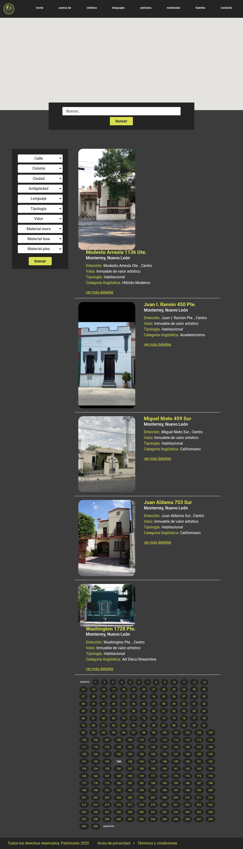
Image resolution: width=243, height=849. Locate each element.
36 (174, 696)
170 (141, 776)
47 (153, 703)
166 (95, 776)
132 (119, 754)
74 (163, 718)
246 (187, 819)
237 (84, 819)
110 (141, 740)
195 (153, 790)
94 (103, 732)
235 (199, 812)
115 (199, 740)
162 (187, 768)
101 (176, 732)
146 (141, 761)
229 (130, 812)
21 (153, 689)
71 (133, 718)
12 (194, 682)
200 (210, 790)
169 (130, 776)
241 (130, 819)
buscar (121, 121)
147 (153, 761)
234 (187, 812)
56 (113, 711)
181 (130, 783)
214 (95, 804)
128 (210, 747)
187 (199, 783)
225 (84, 812)
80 (93, 725)
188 (210, 783)
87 (163, 725)
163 (199, 768)
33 (143, 696)
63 (183, 711)
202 (95, 797)
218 (141, 804)
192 (119, 790)
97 (133, 732)
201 (84, 797)
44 (123, 703)
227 (107, 812)
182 (141, 783)
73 (153, 718)
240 (119, 819)
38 (194, 696)
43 (113, 703)
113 (176, 740)
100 (164, 732)
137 (176, 754)
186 (187, 783)
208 (164, 797)
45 (133, 703)
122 (141, 747)
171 (153, 776)
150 (187, 761)
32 (133, 696)
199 (199, 790)
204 (119, 797)
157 (130, 768)
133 (130, 754)
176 (210, 776)
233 (176, 812)
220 (164, 804)
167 (107, 776)
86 (153, 725)
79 (83, 725)
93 (93, 732)
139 (199, 754)
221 (176, 804)
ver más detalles (99, 292)
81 (103, 725)
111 (153, 740)
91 (204, 725)
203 (107, 797)
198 (187, 790)
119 (107, 747)
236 (210, 812)
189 (84, 790)
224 (210, 804)
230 (141, 812)
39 (204, 696)
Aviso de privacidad (114, 843)
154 (95, 768)
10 (174, 682)
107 (107, 740)
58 (133, 711)
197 (176, 790)
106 (95, 740)
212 (210, 797)
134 (141, 754)
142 (95, 761)
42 (103, 703)
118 (95, 747)
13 (204, 682)
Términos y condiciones (157, 843)
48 (163, 703)
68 (103, 718)
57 (123, 711)
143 (107, 761)
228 (119, 812)
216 (119, 804)
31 (123, 696)
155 (107, 768)
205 (130, 797)
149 (176, 761)
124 (164, 747)
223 (199, 804)
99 (153, 732)
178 (95, 783)
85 (143, 725)
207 (153, 797)
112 (164, 740)
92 (83, 732)
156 (119, 768)
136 (164, 754)
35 (163, 696)
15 (93, 689)
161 (176, 768)
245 (176, 819)
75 (174, 718)
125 (176, 747)
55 (103, 711)
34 (153, 696)
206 (141, 797)
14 (83, 689)
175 (199, 776)
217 (130, 804)
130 (95, 754)
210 (187, 797)
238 (95, 819)
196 (164, 790)
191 (107, 790)
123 (153, 747)
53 (83, 711)
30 (113, 696)
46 (143, 703)
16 (103, 689)
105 (84, 740)
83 (123, 725)
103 (199, 732)
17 (113, 689)
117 (84, 747)
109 (130, 740)
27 (83, 696)
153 (84, 768)
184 (164, 783)
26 (204, 689)
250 (95, 826)
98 (143, 732)
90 (194, 725)
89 (183, 725)
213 (84, 804)
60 (153, 711)
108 (119, 740)
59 (143, 711)
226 (95, 812)
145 (130, 761)
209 (176, 797)
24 (183, 689)
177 (84, 783)
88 (174, 725)
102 (187, 732)
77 (194, 718)
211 (199, 797)
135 (153, 754)
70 (123, 718)
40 (83, 703)
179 (107, 783)
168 (119, 776)
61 (163, 711)
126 (187, 747)
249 (84, 826)
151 (199, 761)
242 (141, 819)
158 (141, 768)
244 (164, 819)
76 (183, 718)
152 (210, 761)
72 (143, 718)
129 (84, 754)
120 (119, 747)
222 (187, 804)
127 (199, 747)
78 (204, 718)
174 (187, 776)
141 (84, 761)
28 (93, 696)
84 (133, 725)
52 (204, 703)
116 (210, 740)
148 (164, 761)
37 (183, 696)
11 (184, 682)
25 (194, 689)
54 (93, 711)
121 (130, 747)
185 (176, 783)
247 (199, 819)
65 (204, 711)
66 (83, 718)
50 (183, 703)
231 (153, 812)
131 (107, 754)
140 (210, 754)
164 (210, 768)
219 (153, 804)
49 (174, 703)
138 (187, 754)
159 (153, 768)
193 (130, 790)
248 (210, 819)
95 (113, 732)
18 (123, 689)
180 (119, 783)
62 (174, 711)
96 (123, 732)
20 (143, 689)
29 (103, 696)
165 (84, 776)
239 (107, 819)
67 (93, 718)
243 (153, 819)
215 (107, 804)
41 (93, 703)
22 (163, 689)
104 (210, 732)
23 (174, 689)
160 (164, 768)
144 (119, 761)
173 (176, 776)
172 (164, 776)
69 (113, 718)
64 (194, 711)
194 (141, 790)
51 (194, 703)
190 (95, 790)
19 (133, 689)
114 (187, 740)
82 (113, 725)
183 (153, 783)
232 (164, 812)
